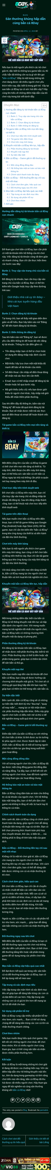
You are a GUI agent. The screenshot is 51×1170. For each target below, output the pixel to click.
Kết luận (9, 204)
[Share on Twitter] (23, 1100)
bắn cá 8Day (9, 78)
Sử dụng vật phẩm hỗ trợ (22, 197)
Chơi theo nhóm (18, 201)
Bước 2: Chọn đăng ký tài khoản (25, 123)
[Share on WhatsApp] (12, 1100)
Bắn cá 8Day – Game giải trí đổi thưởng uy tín (25, 160)
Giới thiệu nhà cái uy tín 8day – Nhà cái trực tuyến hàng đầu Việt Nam (26, 301)
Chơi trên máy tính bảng (22, 142)
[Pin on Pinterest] (33, 1100)
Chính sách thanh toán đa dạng (25, 174)
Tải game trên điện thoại (22, 139)
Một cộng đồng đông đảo (22, 165)
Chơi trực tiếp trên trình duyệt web (26, 136)
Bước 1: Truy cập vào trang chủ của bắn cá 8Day (27, 118)
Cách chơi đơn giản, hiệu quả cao (26, 185)
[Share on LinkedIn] (38, 1100)
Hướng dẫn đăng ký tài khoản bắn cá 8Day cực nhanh (26, 111)
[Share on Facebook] (17, 1100)
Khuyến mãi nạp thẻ (20, 152)
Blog (25, 15)
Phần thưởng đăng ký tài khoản (25, 149)
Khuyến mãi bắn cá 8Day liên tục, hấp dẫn (25, 145)
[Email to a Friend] (28, 1100)
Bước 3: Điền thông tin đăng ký (25, 126)
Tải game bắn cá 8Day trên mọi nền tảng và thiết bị (24, 131)
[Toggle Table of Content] (43, 105)
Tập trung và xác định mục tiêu (25, 194)
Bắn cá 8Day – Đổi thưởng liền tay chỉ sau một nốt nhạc (25, 179)
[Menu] (4, 4)
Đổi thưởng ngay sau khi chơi (24, 188)
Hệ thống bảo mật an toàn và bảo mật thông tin (28, 169)
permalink (44, 1110)
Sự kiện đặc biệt (18, 155)
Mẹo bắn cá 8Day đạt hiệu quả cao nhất (24, 191)
